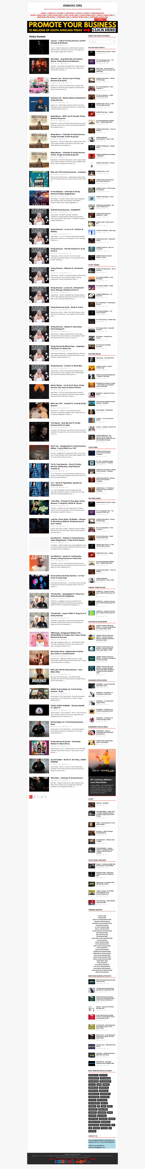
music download (102, 940)
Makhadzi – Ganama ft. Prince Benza (105, 393)
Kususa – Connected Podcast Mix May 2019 (105, 1007)
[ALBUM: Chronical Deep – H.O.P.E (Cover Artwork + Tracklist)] (91, 454)
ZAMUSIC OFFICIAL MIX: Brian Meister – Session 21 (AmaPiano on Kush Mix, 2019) (106, 658)
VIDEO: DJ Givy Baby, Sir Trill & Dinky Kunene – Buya (66, 690)
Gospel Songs (103, 1109)
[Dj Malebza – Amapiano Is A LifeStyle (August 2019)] (91, 721)
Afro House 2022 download (102, 966)
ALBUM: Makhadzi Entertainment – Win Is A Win (105, 138)
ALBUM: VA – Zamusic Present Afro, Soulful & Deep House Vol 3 (105, 593)
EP (98, 1106)
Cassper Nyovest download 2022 (102, 931)
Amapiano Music (93, 1094)
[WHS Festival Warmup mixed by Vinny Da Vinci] (91, 983)
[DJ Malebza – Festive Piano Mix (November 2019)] (91, 687)
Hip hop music (102, 1115)
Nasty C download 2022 (102, 929)
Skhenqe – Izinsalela (102, 803)
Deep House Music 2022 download (102, 970)
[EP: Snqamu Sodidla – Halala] (91, 289)
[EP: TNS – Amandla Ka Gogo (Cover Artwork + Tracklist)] (91, 464)
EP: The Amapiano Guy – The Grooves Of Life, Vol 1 (105, 60)
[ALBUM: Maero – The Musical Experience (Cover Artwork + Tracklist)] (91, 491)
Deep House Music (94, 1103)
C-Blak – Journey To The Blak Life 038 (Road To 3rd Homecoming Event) (105, 892)
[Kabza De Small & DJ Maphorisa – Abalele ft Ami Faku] (91, 378)
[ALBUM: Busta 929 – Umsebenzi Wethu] (91, 242)
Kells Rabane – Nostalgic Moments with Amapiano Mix (105, 1062)
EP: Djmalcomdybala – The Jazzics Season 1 (104, 311)
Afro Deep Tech (93, 1075)
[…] (72, 51)
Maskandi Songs (105, 1125)
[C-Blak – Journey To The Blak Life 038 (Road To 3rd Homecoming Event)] (91, 894)
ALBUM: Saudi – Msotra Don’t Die (105, 222)
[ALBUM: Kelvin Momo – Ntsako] (91, 166)
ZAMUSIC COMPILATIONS (96, 587)
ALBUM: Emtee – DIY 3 (102, 171)
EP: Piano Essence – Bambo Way (106, 319)
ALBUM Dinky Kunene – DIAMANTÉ (65, 210)
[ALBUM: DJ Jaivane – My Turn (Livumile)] (91, 251)
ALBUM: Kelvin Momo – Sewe (104, 196)
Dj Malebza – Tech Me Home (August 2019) (104, 701)
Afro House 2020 (105, 1078)
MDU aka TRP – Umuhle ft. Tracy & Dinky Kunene (68, 404)
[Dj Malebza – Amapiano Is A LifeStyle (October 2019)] (91, 696)
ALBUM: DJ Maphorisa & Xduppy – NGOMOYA (105, 155)
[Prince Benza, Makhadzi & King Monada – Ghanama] (91, 405)
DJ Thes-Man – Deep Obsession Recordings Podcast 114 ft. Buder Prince (105, 1026)
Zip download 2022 (102, 936)
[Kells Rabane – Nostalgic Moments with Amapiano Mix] (91, 1065)
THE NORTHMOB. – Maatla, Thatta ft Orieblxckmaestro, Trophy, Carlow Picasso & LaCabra (105, 850)
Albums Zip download (102, 972)
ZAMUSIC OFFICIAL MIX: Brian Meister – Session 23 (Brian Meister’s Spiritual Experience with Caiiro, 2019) (105, 638)
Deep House (92, 1100)
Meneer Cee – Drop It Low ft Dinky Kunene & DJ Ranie (65, 79)
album (99, 1084)
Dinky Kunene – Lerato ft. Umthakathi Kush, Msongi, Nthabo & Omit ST (67, 289)
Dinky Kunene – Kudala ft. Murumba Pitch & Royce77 (66, 328)
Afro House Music (105, 1081)
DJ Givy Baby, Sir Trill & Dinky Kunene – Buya (67, 723)
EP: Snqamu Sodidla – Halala (104, 286)
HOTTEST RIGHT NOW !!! (96, 47)
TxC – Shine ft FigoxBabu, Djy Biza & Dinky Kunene (66, 484)
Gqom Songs (102, 1112)
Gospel (110, 1106)
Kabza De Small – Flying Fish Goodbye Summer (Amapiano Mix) (105, 874)
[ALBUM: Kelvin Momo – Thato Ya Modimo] (91, 132)
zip (110, 1128)
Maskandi (112, 1119)
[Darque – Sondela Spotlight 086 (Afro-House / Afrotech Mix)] (91, 867)
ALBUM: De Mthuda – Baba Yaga (106, 230)
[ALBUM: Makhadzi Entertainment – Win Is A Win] (91, 141)
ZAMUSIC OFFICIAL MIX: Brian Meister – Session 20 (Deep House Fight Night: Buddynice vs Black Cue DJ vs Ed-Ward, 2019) (105, 670)
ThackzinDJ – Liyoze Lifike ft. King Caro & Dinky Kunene (68, 614)
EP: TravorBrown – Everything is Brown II (105, 303)
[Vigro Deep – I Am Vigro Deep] (91, 361)
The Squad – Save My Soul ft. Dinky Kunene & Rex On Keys (65, 424)
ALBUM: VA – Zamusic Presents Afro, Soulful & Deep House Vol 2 (105, 602)
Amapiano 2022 (93, 1087)
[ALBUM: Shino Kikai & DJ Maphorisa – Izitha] (91, 217)
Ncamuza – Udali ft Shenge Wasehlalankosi (104, 832)
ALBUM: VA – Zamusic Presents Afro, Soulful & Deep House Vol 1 (105, 612)
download (92, 1106)
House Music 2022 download (102, 968)
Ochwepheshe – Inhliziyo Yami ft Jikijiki (105, 840)
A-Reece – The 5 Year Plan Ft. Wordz (105, 419)
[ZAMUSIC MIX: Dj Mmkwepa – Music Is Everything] (91, 744)
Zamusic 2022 (102, 916)
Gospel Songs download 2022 (102, 957)
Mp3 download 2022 (102, 934)
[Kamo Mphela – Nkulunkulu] (91, 413)
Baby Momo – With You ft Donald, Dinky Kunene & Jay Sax (68, 117)
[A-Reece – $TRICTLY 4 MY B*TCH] (91, 430)
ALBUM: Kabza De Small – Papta (105, 51)
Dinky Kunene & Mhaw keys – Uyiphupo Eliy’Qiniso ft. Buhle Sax (67, 347)
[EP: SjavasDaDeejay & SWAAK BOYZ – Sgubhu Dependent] (91, 124)
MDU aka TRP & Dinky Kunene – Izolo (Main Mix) (66, 671)
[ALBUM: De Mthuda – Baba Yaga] (91, 234)
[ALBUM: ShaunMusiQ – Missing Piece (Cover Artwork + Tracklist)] (91, 481)
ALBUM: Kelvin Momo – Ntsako (105, 163)
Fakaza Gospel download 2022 (102, 959)
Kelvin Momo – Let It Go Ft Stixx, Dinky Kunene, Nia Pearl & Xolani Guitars (67, 386)
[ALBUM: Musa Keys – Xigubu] (91, 115)
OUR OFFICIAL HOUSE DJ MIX (97, 622)
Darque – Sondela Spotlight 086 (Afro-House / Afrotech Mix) (105, 864)
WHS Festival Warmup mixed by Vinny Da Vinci (105, 980)
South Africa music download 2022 (102, 938)
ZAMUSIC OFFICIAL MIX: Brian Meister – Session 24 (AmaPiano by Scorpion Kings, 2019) (106, 627)
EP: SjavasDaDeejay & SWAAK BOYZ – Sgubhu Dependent (105, 121)
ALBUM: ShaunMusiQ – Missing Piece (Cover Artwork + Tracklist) (105, 479)
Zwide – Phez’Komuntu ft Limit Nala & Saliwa (105, 823)
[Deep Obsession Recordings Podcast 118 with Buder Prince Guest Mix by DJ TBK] (91, 1018)
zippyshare (92, 1131)
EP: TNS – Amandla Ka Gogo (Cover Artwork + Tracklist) (104, 461)
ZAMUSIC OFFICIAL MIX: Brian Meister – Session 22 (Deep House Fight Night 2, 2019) (104, 648)
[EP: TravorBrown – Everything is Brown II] (91, 306)
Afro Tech (92, 1084)
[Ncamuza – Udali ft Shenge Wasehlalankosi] (91, 834)
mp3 (113, 1125)
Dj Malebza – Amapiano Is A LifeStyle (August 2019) (104, 718)
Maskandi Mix (106, 1122)
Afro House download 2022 (102, 955)
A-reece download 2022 (102, 927)
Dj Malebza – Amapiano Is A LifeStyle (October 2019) (104, 693)
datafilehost (105, 1097)
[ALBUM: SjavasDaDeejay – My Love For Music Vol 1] (91, 208)
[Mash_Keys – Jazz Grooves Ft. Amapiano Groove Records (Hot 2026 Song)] (91, 72)
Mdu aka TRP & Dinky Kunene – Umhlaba (68, 172)
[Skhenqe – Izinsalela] (91, 806)
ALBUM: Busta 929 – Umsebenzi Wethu (105, 239)
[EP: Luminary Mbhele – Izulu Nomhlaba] (91, 280)
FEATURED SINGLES (94, 354)
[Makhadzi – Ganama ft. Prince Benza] (91, 396)
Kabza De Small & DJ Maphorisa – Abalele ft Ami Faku (105, 375)
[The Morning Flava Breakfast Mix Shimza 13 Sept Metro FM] (91, 991)
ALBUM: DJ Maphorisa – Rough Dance (105, 146)
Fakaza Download (102, 947)
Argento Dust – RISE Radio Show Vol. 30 (106, 1045)
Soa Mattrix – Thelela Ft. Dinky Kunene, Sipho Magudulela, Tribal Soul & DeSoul (68, 539)
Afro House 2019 (93, 1078)
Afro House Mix (93, 1081)
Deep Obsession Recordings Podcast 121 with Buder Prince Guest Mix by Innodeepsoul (105, 998)
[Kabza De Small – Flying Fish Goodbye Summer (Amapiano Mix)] (91, 876)
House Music (103, 1119)
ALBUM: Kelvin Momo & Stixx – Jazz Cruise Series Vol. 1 (105, 180)
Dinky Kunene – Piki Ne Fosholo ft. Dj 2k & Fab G (68, 250)
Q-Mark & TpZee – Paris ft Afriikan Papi (104, 367)
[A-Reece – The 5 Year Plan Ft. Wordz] (91, 422)
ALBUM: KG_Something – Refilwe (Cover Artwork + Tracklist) (106, 470)
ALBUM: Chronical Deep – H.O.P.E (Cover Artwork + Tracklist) (103, 452)
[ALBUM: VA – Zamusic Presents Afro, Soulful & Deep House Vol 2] (91, 604)
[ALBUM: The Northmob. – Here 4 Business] (91, 272)
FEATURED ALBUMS (94, 498)
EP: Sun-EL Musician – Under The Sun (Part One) (104, 96)
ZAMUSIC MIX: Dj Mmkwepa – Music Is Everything (105, 741)
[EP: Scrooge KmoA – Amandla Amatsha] (91, 331)
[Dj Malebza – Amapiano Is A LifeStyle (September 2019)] (91, 713)
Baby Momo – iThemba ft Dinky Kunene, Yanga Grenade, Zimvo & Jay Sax (68, 135)
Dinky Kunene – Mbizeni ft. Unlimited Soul (67, 269)
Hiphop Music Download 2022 (102, 953)
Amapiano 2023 (104, 1087)
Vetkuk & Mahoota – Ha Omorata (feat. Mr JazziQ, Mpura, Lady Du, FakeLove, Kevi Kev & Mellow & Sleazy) (105, 438)
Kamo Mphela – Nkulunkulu (104, 410)
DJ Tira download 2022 (102, 944)
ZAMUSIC (63, 45)
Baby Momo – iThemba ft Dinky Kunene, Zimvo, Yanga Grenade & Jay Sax (68, 153)
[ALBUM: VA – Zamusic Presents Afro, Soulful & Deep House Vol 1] (91, 614)
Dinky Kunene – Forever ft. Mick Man (66, 366)
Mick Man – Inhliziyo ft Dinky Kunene (67, 778)
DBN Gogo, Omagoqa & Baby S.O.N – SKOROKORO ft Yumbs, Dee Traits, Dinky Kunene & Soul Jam (68, 635)
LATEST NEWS (92, 447)
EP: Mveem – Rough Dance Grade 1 (104, 337)
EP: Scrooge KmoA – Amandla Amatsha (105, 328)
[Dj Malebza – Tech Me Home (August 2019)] (91, 704)
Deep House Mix (102, 1100)
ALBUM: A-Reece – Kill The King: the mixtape (105, 189)
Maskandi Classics (94, 1122)
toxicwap (104, 1128)
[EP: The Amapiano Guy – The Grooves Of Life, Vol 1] (91, 63)
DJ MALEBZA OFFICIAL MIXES (97, 680)
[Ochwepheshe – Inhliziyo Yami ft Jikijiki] (91, 843)
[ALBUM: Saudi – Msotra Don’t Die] (91, 225)
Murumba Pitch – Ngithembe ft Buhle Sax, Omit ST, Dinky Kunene (67, 652)
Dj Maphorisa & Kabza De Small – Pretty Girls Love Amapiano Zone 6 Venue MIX (105, 384)
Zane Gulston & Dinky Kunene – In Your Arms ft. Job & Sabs (67, 577)
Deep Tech (104, 1103)
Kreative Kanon (85, 1157)
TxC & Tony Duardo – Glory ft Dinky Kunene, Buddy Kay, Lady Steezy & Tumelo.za (66, 466)
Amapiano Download (102, 925)
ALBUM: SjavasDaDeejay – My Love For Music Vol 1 (105, 205)
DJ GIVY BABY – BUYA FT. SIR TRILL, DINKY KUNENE (68, 761)
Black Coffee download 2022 (102, 946)
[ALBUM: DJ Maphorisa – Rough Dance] (91, 149)
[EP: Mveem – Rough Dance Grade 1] (91, 340)
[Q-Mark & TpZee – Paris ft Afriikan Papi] (91, 369)
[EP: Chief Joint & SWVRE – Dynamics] (91, 348)
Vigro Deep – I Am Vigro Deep (105, 358)
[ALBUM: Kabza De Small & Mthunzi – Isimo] (91, 259)
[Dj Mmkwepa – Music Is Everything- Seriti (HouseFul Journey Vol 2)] (91, 734)
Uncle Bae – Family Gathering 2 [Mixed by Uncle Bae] (105, 1054)
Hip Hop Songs (93, 1119)
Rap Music (96, 1128)
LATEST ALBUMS (93, 265)
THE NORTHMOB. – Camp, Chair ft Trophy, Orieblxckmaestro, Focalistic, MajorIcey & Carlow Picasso (105, 814)
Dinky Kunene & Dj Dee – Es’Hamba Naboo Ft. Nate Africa (65, 742)
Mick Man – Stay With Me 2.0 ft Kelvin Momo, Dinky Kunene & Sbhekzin (67, 60)
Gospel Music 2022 (101, 961)
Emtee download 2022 (102, 942)
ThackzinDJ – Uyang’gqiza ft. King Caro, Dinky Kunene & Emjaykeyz (68, 595)
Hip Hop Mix (92, 1115)
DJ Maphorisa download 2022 (102, 951)
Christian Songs (94, 1097)
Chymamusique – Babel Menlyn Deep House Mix (105, 901)
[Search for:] (102, 41)
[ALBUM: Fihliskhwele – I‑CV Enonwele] (91, 297)
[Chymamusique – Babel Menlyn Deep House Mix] (91, 904)
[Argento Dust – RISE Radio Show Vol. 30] (91, 1048)
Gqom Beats (92, 1112)
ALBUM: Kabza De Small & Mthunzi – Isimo (104, 256)
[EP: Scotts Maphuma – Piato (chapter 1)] (91, 90)
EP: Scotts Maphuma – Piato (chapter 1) (104, 87)
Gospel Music (93, 1109)
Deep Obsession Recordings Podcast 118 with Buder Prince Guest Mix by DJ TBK (105, 1016)
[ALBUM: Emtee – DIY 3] (91, 174)
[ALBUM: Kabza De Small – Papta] (91, 55)
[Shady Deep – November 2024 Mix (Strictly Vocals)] (91, 886)
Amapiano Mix (104, 1090)
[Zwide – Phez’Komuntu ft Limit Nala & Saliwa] (91, 826)
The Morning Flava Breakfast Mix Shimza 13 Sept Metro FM (105, 989)
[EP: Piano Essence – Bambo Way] (91, 323)
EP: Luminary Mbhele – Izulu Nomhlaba (104, 278)
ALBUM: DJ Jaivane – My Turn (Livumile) (105, 248)
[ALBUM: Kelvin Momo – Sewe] (91, 200)
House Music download (102, 964)
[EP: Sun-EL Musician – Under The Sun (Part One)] (91, 98)
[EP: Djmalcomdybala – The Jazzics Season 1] (91, 314)
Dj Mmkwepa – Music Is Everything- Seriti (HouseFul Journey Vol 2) (104, 732)
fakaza (103, 1106)
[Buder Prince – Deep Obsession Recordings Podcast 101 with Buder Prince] (91, 1038)
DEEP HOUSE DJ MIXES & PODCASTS (99, 976)
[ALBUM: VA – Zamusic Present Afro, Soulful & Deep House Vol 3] (91, 595)
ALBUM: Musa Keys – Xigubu (104, 112)
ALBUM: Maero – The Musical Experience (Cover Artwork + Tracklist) (105, 489)
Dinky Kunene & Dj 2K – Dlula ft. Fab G (67, 307)
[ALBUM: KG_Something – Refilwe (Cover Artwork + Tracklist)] (91, 473)
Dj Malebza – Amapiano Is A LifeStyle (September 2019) (104, 710)
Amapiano (106, 1084)
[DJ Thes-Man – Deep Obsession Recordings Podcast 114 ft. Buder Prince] (91, 1028)
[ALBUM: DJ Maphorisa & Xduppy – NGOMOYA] (91, 158)
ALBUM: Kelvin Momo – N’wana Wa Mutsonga (105, 79)
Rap (90, 1128)
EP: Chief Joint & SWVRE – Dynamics (103, 345)
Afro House (103, 1075)
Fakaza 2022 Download (102, 949)
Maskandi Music (93, 1125)
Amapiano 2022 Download (102, 921)
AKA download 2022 (102, 932)
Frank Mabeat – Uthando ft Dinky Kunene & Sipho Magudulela (65, 192)
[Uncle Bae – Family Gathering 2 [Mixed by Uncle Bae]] (91, 1056)
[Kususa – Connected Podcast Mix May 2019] (91, 1010)
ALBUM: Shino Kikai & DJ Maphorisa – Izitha (103, 214)
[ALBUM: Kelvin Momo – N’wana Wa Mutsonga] (91, 81)
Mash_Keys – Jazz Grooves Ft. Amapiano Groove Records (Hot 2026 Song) (105, 70)
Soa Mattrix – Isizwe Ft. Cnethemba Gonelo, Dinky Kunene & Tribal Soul (66, 557)
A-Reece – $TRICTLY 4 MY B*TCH (106, 427)
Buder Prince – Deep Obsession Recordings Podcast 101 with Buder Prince (105, 1036)
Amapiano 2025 (93, 1090)
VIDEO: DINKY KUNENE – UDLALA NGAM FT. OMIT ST (67, 706)
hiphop (110, 1112)
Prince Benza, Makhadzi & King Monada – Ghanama (105, 402)
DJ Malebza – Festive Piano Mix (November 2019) (105, 684)
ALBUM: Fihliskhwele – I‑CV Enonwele (104, 294)
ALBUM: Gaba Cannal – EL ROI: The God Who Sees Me (105, 104)
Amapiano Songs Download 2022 (102, 923)
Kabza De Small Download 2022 (102, 919)
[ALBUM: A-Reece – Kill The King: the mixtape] (91, 191)
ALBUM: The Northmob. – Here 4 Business (106, 269)
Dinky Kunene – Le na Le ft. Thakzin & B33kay (67, 230)
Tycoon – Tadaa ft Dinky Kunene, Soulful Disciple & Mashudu (68, 42)
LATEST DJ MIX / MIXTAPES (97, 860)
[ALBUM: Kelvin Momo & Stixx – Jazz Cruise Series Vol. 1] (91, 183)
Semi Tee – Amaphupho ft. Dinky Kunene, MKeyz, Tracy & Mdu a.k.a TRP (68, 447)
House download (102, 962)
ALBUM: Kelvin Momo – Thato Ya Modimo (106, 129)
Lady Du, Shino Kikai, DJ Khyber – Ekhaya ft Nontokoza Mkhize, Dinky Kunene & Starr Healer (68, 521)
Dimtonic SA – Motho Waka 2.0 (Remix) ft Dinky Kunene (68, 99)
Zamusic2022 (102, 917)
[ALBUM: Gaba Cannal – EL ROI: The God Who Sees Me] (91, 107)
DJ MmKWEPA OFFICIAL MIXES (98, 727)
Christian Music (105, 1094)
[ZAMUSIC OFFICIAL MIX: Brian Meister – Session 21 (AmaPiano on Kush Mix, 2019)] (91, 660)
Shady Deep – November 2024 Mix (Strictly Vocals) (105, 883)
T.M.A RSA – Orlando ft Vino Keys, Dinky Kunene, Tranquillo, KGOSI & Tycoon (68, 502)
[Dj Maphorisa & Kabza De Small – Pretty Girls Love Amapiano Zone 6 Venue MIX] (91, 386)
